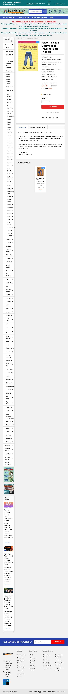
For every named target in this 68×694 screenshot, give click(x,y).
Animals (9, 102)
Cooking (9, 132)
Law (7, 324)
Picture (9, 196)
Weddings (9, 438)
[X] (7, 683)
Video (7, 431)
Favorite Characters (10, 147)
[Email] (46, 117)
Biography (9, 71)
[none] (28, 56)
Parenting (9, 360)
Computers (9, 242)
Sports (9, 216)
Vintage (9, 230)
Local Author (8, 331)
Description (22, 127)
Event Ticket (8, 266)
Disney (9, 138)
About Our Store (8, 18)
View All (57, 671)
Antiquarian (9, 51)
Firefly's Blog (20, 674)
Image (8, 312)
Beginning (10, 108)
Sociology (9, 407)
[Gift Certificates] (55, 11)
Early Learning (9, 142)
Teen (8, 219)
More (51, 18)
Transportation (10, 227)
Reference (10, 207)
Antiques (9, 54)
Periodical (9, 369)
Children (8, 90)
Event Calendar (24, 18)
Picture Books (9, 200)
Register (62, 4)
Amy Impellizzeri (47, 669)
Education (9, 255)
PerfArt (9, 188)
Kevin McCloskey (47, 666)
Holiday (9, 157)
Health (8, 295)
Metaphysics (10, 348)
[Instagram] (7, 680)
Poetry (9, 204)
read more (7, 542)
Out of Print (46, 660)
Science (9, 213)
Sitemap (19, 677)
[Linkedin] (53, 117)
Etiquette (9, 261)
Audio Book (8, 445)
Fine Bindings (8, 275)
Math (8, 173)
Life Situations (10, 170)
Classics (8, 239)
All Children (9, 95)
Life (8, 166)
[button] (9, 474)
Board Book (9, 123)
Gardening (9, 282)
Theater (8, 421)
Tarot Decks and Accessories (10, 416)
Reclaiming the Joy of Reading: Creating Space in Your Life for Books (8, 602)
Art (7, 58)
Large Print (8, 319)
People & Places (9, 183)
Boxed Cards (8, 75)
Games (8, 279)
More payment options (52, 112)
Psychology (9, 379)
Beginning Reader (10, 112)
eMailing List (20, 671)
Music (8, 351)
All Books (9, 48)
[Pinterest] (56, 117)
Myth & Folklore (8, 356)
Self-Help (7, 397)
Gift (7, 286)
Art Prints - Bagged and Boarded (9, 64)
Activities (10, 99)
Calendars (8, 454)
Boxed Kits (9, 128)
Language (10, 163)
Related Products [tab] (23, 163)
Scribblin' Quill (46, 663)
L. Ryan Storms (59, 668)
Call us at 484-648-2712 (8, 674)
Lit (7, 327)
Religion (9, 210)
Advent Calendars (8, 463)
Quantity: (44, 98)
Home (8, 305)
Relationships (10, 386)
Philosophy (9, 372)
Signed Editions (8, 403)
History (9, 154)
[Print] (49, 117)
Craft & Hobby (8, 250)
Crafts (9, 135)
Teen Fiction (9, 223)
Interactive (10, 160)
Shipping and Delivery (39, 18)
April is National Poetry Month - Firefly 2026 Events (8, 515)
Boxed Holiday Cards (8, 81)
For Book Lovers (7, 458)
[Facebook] (42, 117)
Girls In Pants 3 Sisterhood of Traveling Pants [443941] (40, 180)
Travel (8, 428)
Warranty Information (37, 127)
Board (9, 119)
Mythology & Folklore (10, 177)
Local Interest (8, 337)
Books (6, 44)
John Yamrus (58, 660)
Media (8, 345)
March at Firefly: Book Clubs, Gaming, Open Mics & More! (8, 559)
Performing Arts (10, 192)
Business (9, 87)
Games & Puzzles (7, 449)
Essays (8, 258)
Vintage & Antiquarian (10, 234)
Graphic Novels (8, 290)
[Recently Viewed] (51, 11)
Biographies (10, 116)
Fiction (9, 151)
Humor (8, 308)
